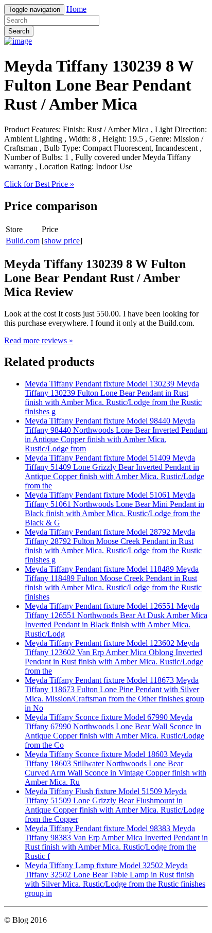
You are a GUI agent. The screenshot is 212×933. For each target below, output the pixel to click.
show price (62, 240)
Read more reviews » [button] (38, 340)
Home (76, 9)
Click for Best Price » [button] (39, 184)
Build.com (23, 240)
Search (18, 31)
